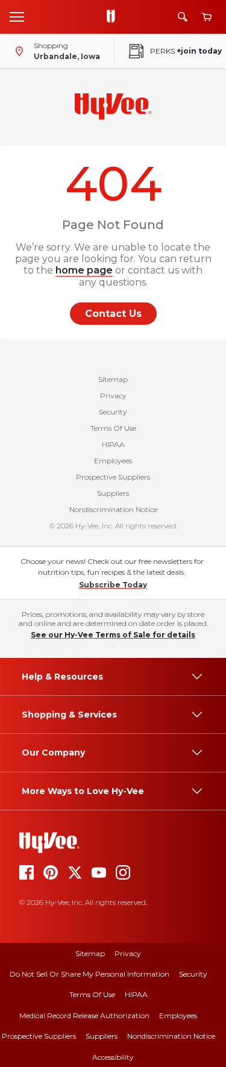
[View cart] (206, 17)
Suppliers (113, 493)
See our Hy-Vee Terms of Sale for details (113, 634)
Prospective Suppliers (113, 476)
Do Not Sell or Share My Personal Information (89, 973)
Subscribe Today (113, 584)
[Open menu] (17, 16)
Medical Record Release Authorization (84, 1015)
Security (113, 411)
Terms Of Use (113, 428)
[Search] (182, 17)
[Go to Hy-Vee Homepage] (114, 17)
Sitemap (113, 379)
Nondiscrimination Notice (113, 509)
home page (84, 270)
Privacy (113, 395)
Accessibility (113, 1057)
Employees (113, 460)
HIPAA (113, 444)
